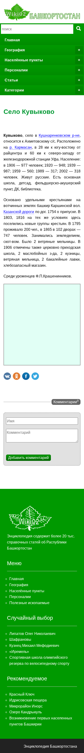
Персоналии (16, 70)
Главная (12, 40)
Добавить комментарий (28, 458)
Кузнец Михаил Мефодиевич (34, 646)
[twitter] (35, 376)
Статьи (11, 80)
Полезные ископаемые (29, 603)
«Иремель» (19, 652)
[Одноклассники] (16, 376)
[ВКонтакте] (7, 376)
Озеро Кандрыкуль (25, 712)
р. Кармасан (21, 147)
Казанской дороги (19, 212)
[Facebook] (26, 376)
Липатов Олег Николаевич (32, 634)
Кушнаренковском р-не (59, 135)
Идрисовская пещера (28, 700)
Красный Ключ (21, 694)
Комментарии (66, 401)
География (15, 50)
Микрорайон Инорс (26, 706)
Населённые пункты (24, 60)
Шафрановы (20, 639)
